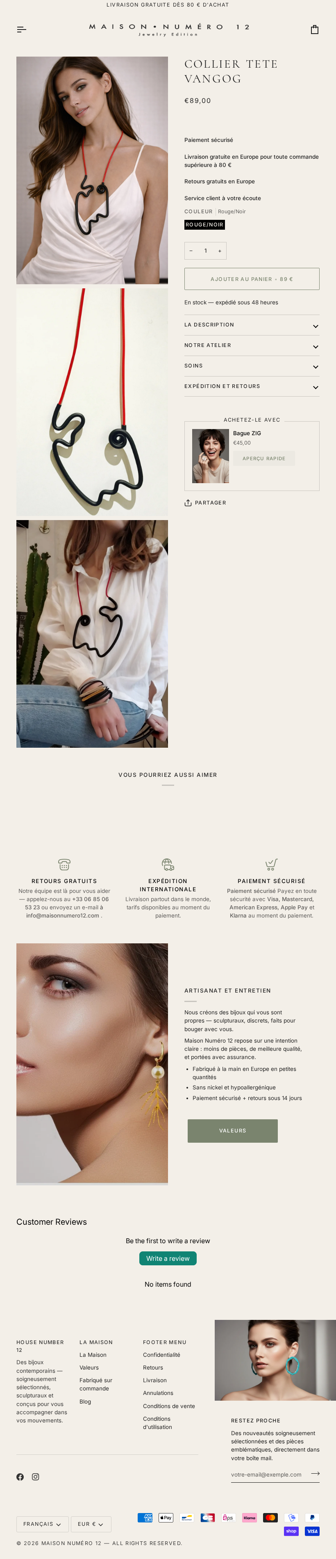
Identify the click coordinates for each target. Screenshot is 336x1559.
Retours (153, 1367)
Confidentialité (161, 1354)
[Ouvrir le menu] (28, 29)
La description (209, 325)
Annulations (158, 1393)
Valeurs (233, 1131)
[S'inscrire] (313, 1473)
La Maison (93, 1354)
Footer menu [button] (164, 1342)
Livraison (155, 1380)
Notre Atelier (207, 345)
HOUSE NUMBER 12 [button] (40, 1346)
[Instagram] (35, 1477)
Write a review (168, 1258)
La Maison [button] (96, 1342)
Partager (210, 503)
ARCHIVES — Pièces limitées (168, 5)
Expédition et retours (222, 386)
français (38, 1524)
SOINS (193, 366)
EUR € (87, 1524)
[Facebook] (20, 1477)
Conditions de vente (169, 1406)
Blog (85, 1401)
